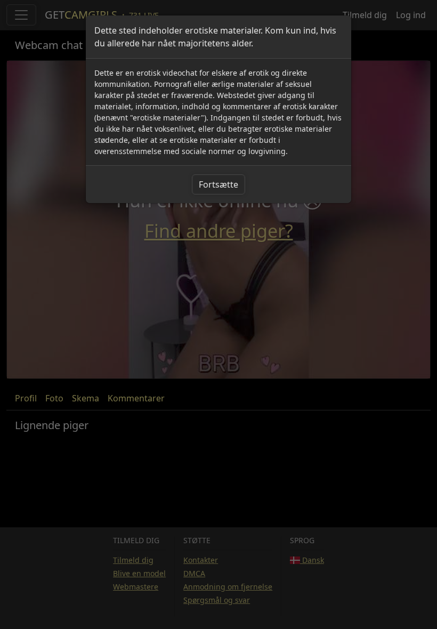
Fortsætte (218, 184)
